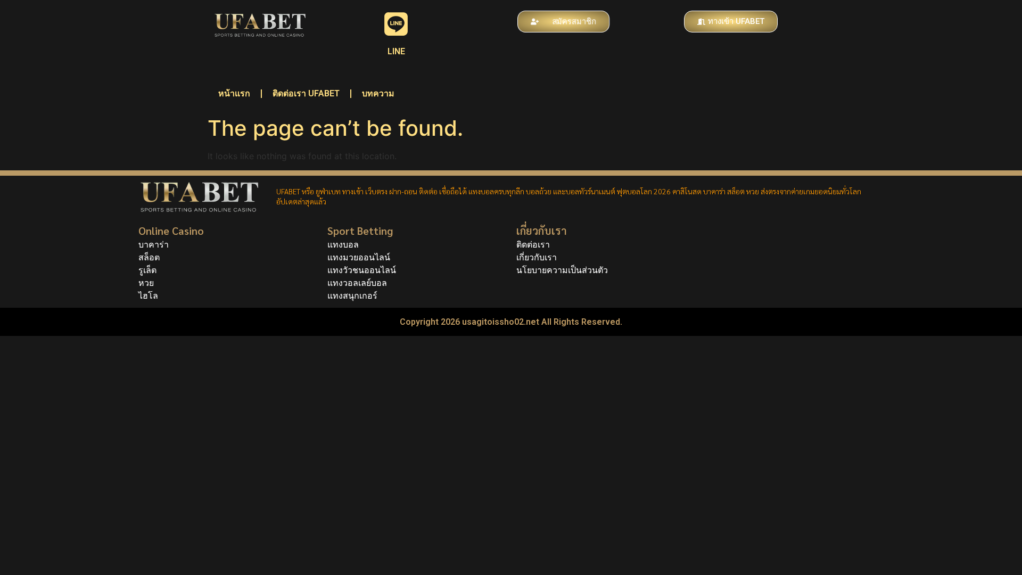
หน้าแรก (234, 93)
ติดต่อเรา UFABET (306, 93)
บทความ (378, 93)
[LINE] (396, 24)
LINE (396, 51)
